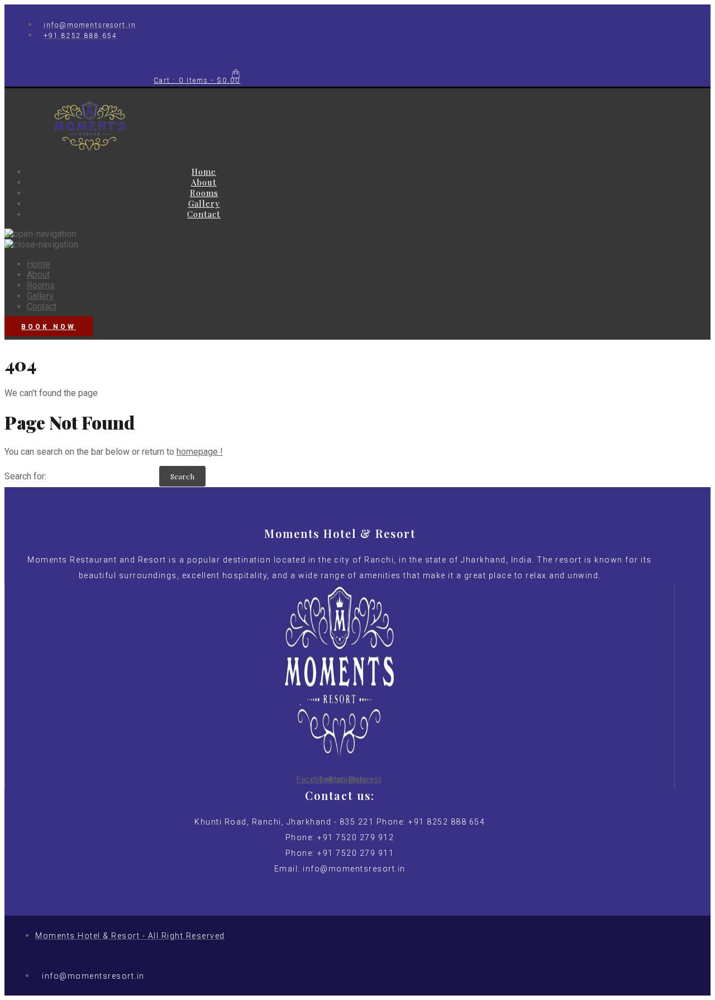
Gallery (204, 203)
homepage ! (200, 451)
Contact (204, 214)
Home (204, 171)
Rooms (204, 192)
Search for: (25, 476)
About (204, 182)
